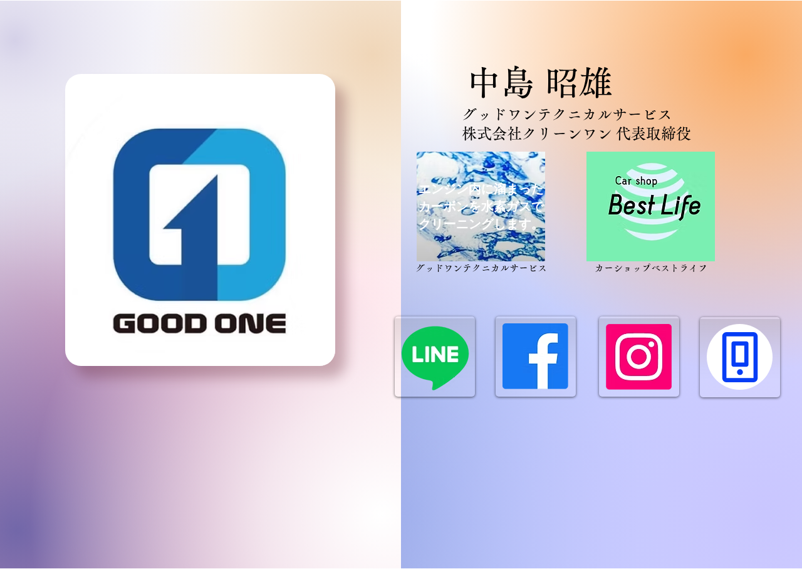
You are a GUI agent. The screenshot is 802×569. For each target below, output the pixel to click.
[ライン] (435, 357)
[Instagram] (639, 357)
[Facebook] (535, 356)
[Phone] (740, 357)
